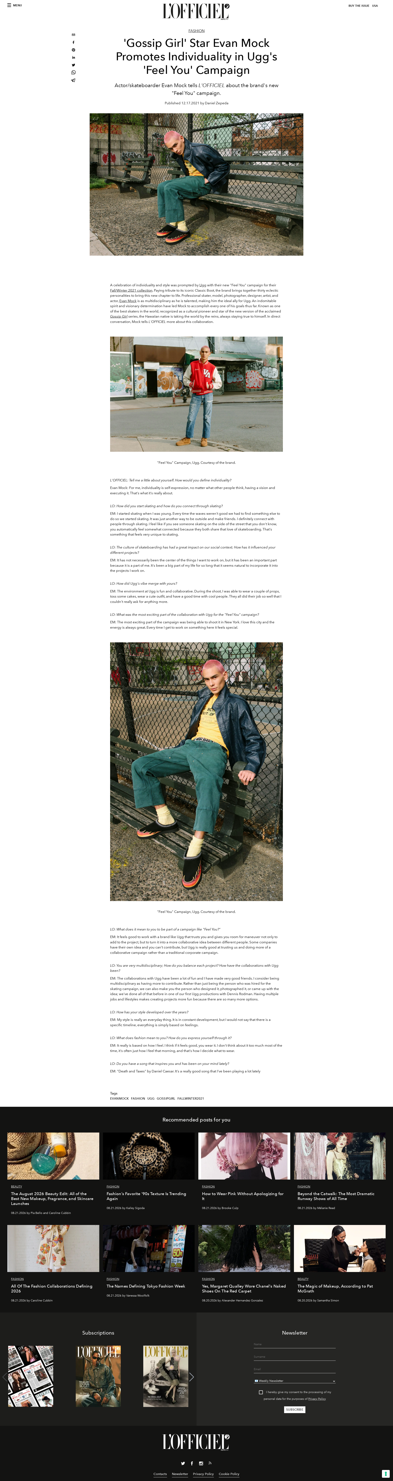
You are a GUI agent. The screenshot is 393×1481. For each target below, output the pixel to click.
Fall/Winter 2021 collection (131, 290)
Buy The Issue (359, 6)
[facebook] (73, 43)
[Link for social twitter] (183, 1464)
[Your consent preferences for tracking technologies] (386, 1474)
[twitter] (73, 65)
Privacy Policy (317, 1399)
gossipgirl (166, 1098)
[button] (191, 1377)
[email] (73, 35)
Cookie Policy (229, 1474)
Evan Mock (128, 301)
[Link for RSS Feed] (210, 1464)
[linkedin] (73, 58)
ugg (151, 1098)
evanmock (119, 1098)
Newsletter (180, 1474)
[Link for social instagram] (201, 1464)
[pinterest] (73, 50)
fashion (138, 1098)
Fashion (197, 31)
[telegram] (73, 80)
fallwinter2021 (190, 1098)
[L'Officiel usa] (196, 11)
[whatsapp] (73, 73)
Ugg (202, 285)
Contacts (160, 1474)
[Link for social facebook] (192, 1464)
